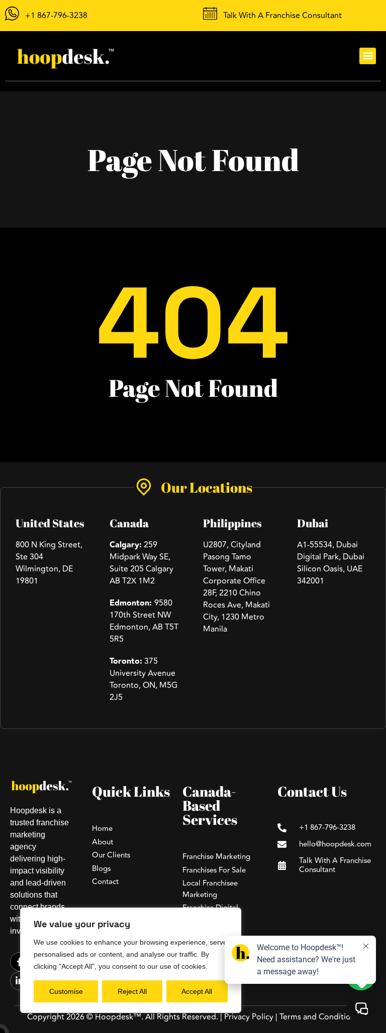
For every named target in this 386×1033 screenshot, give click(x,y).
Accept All (196, 991)
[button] (367, 56)
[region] (130, 960)
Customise (66, 991)
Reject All (132, 991)
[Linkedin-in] (19, 980)
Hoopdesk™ (118, 1017)
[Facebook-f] (19, 961)
